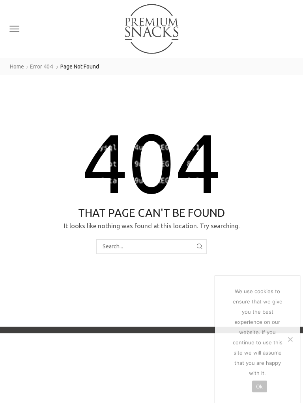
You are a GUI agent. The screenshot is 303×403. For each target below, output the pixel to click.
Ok (259, 386)
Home (17, 66)
